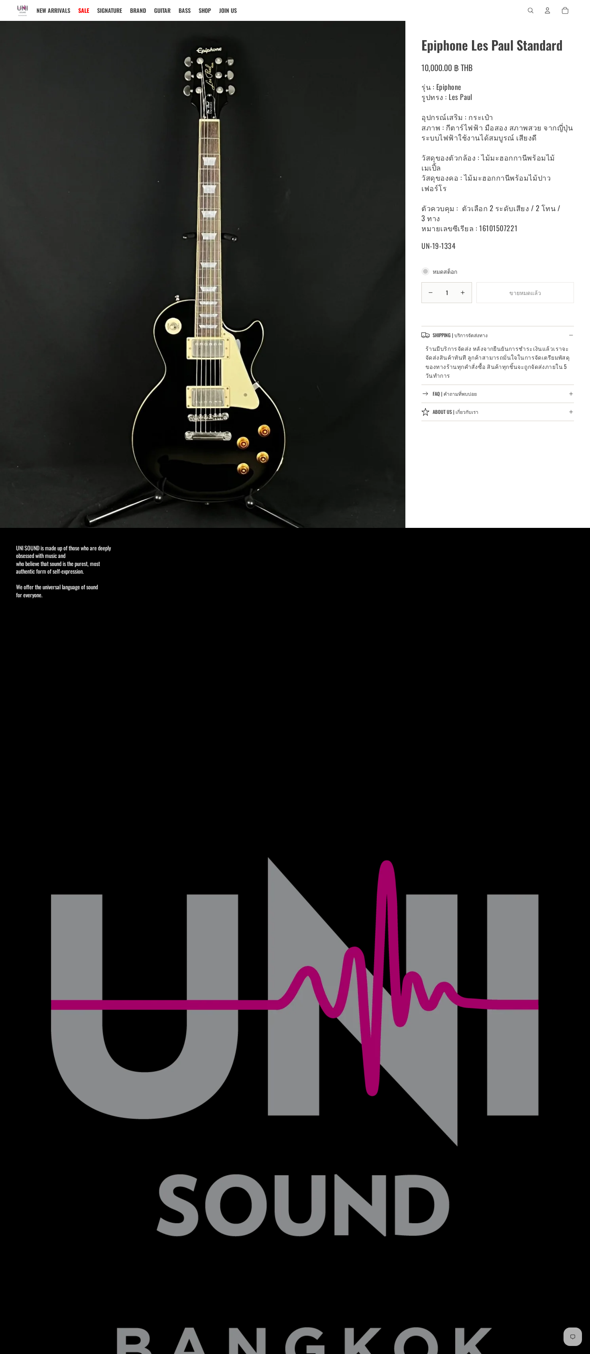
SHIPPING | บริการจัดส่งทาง (460, 335)
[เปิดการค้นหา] (530, 10)
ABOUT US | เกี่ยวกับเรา (455, 411)
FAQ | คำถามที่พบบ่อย (455, 393)
